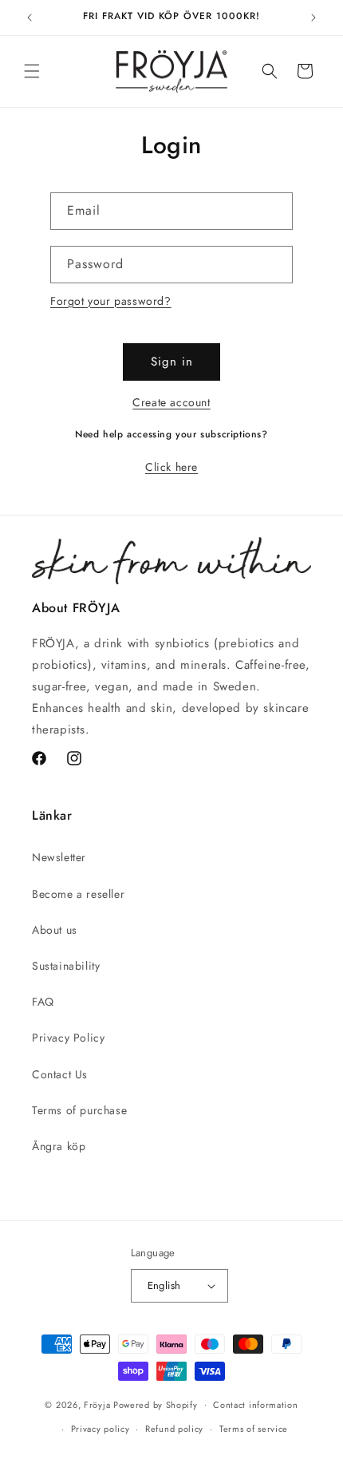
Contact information (255, 1404)
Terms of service (253, 1428)
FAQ (43, 1002)
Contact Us (60, 1074)
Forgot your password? (111, 301)
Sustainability (66, 966)
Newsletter (59, 857)
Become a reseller (78, 894)
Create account (171, 402)
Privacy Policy (68, 1038)
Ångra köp (58, 1146)
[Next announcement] (313, 17)
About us (54, 930)
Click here (171, 467)
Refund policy (174, 1428)
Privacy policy (100, 1428)
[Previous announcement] (29, 17)
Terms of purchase (79, 1110)
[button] (31, 71)
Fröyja (97, 1404)
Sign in (172, 361)
